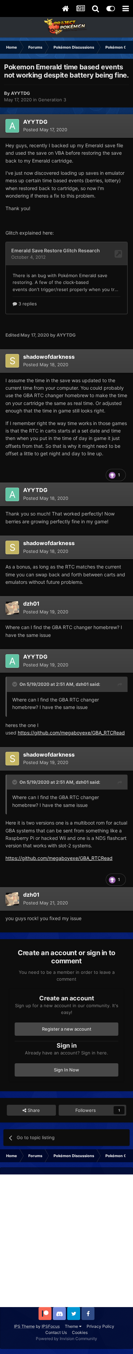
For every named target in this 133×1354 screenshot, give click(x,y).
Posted (45, 129)
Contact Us (56, 1332)
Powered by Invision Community (66, 1338)
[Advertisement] (66, 1240)
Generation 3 (52, 99)
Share (33, 1110)
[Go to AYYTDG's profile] (12, 126)
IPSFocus (51, 1326)
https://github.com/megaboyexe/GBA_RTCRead (71, 732)
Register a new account (66, 1029)
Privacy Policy (100, 1326)
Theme (72, 1326)
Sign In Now (66, 1069)
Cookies (80, 1332)
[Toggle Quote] (15, 684)
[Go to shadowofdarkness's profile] (12, 361)
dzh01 (82, 684)
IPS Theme (24, 1326)
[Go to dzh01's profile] (12, 608)
